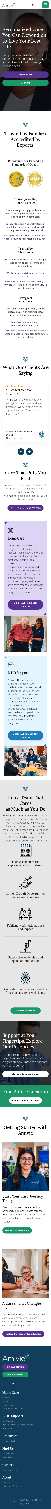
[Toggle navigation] (45, 4)
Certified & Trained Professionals (22, 330)
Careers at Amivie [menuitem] (9, 1470)
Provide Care (25, 74)
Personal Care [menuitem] (8, 1405)
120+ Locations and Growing (20, 273)
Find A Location (15, 1366)
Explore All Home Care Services (25, 604)
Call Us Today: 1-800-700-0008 (25, 508)
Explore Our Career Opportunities (23, 1333)
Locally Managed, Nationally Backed (25, 223)
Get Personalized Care (17, 1230)
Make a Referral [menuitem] (9, 1457)
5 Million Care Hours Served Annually (24, 281)
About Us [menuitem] (6, 1482)
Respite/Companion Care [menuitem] (12, 1408)
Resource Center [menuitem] (9, 1441)
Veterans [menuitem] (6, 1397)
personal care (15, 563)
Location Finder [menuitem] (9, 1453)
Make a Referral (15, 1374)
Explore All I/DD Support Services (25, 735)
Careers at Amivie (25, 1010)
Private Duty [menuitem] (7, 1401)
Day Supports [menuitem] (8, 1421)
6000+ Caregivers (19, 322)
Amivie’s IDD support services (23, 680)
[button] (21, 451)
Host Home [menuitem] (7, 1428)
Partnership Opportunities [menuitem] (13, 1486)
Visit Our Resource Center (25, 1074)
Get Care (25, 82)
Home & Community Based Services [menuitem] (17, 1424)
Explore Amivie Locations (25, 1100)
